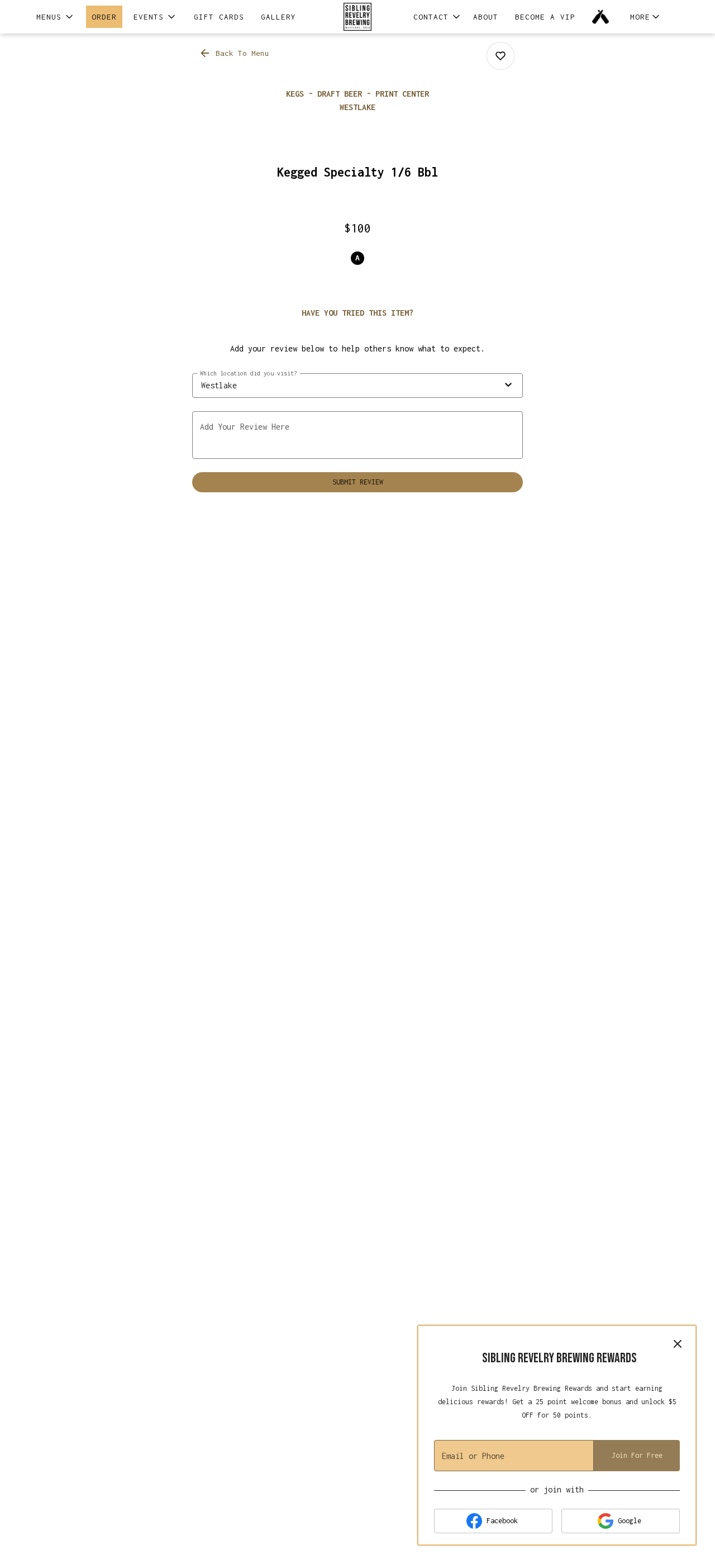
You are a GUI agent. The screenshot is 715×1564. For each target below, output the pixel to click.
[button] (55, 17)
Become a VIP (545, 16)
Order (104, 16)
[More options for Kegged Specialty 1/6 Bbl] (500, 55)
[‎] (603, 17)
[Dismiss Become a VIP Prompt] (677, 1343)
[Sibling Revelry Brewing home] (357, 17)
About (485, 16)
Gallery (278, 16)
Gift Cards (219, 16)
